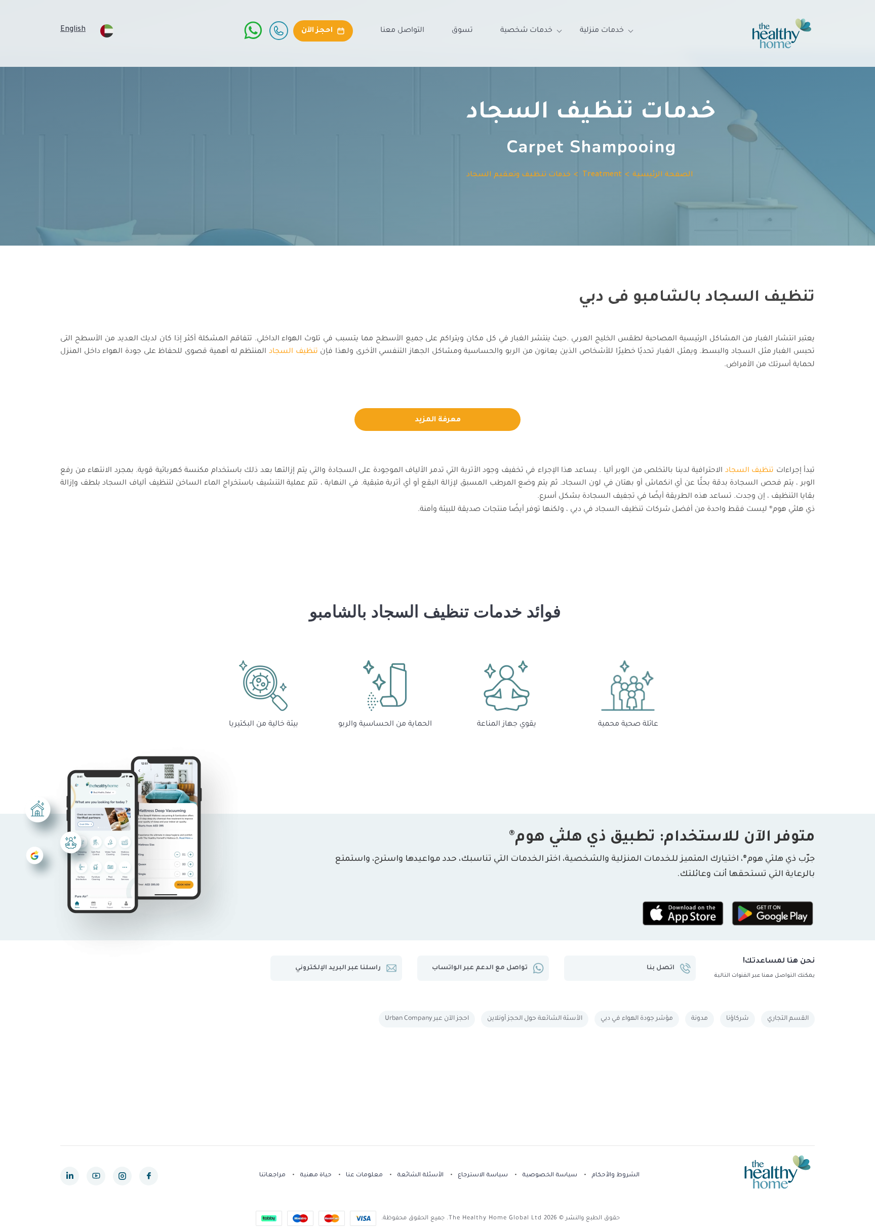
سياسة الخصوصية (549, 1175)
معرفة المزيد (438, 420)
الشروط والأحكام (615, 1175)
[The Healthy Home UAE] (782, 33)
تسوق (462, 31)
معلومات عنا (364, 1175)
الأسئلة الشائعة (420, 1175)
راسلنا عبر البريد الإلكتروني (338, 968)
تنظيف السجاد (293, 352)
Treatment (602, 175)
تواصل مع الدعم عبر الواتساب (480, 968)
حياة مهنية (316, 1175)
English (73, 30)
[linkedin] (69, 1176)
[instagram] (122, 1176)
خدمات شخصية (526, 31)
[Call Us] (278, 30)
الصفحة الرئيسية (662, 175)
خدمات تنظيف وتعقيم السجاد (518, 175)
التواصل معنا (402, 31)
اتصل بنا (660, 968)
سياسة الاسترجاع (483, 1175)
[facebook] (148, 1176)
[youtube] (96, 1176)
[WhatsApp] (253, 30)
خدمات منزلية (602, 31)
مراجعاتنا (272, 1175)
